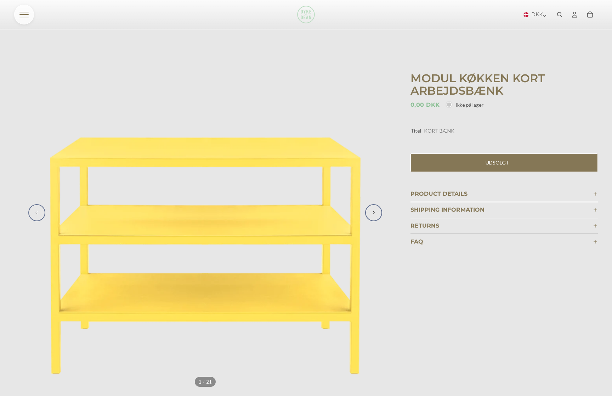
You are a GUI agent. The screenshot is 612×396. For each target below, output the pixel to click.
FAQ (416, 241)
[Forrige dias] (36, 212)
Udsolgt (497, 163)
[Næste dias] (373, 212)
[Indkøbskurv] (590, 14)
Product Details (439, 193)
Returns (424, 225)
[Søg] (559, 14)
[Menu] (24, 14)
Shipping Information (447, 209)
